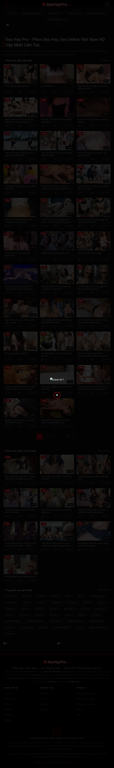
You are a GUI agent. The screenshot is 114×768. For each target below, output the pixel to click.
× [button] (57, 395)
